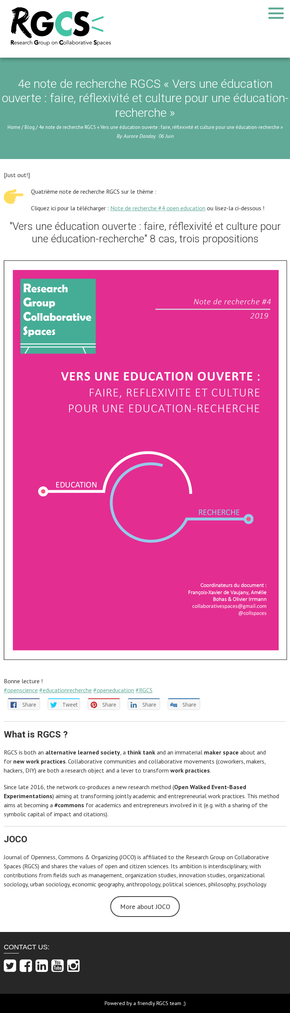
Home (14, 127)
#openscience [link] (21, 690)
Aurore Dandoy (139, 136)
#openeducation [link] (113, 690)
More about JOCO (145, 906)
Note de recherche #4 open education (157, 208)
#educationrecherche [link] (65, 690)
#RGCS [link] (144, 690)
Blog (30, 127)
